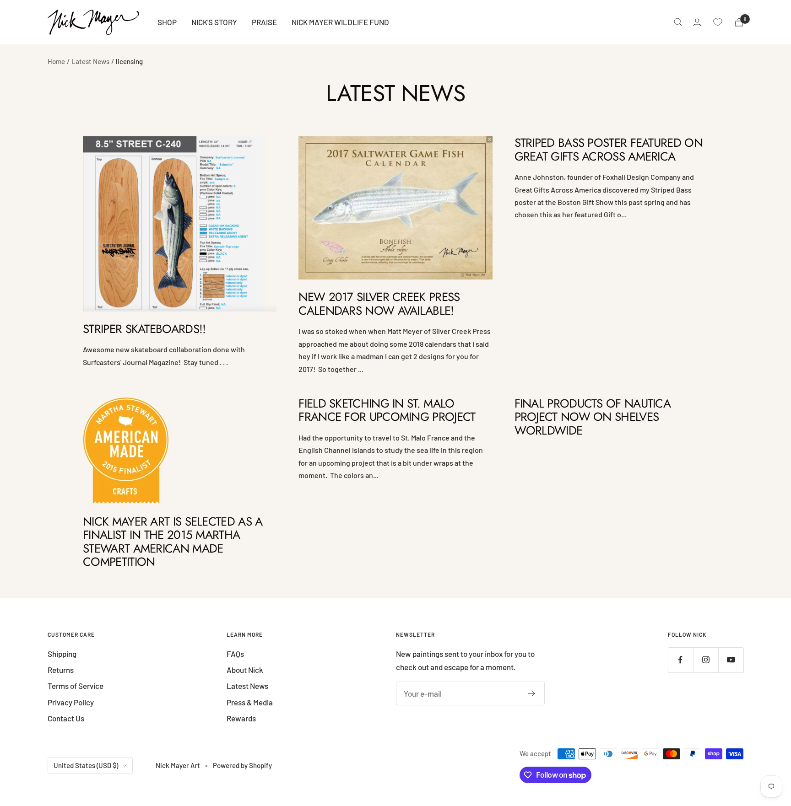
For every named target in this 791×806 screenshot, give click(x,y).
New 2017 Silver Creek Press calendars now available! (379, 303)
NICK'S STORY (214, 22)
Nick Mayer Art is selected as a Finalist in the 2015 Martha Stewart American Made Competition (172, 541)
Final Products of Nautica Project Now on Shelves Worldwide (593, 417)
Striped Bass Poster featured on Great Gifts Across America (609, 149)
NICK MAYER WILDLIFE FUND (340, 22)
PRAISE (264, 22)
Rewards (241, 718)
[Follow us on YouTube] (730, 659)
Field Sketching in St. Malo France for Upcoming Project (386, 410)
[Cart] (738, 22)
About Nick (245, 669)
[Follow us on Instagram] (705, 659)
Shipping (62, 653)
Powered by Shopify (242, 765)
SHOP (167, 22)
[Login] (697, 22)
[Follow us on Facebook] (680, 659)
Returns (61, 669)
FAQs (235, 653)
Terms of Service (75, 685)
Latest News (90, 61)
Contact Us (66, 718)
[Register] (532, 693)
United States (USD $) (86, 765)
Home (56, 61)
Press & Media (250, 702)
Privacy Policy (71, 702)
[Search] (678, 22)
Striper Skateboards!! (144, 329)
